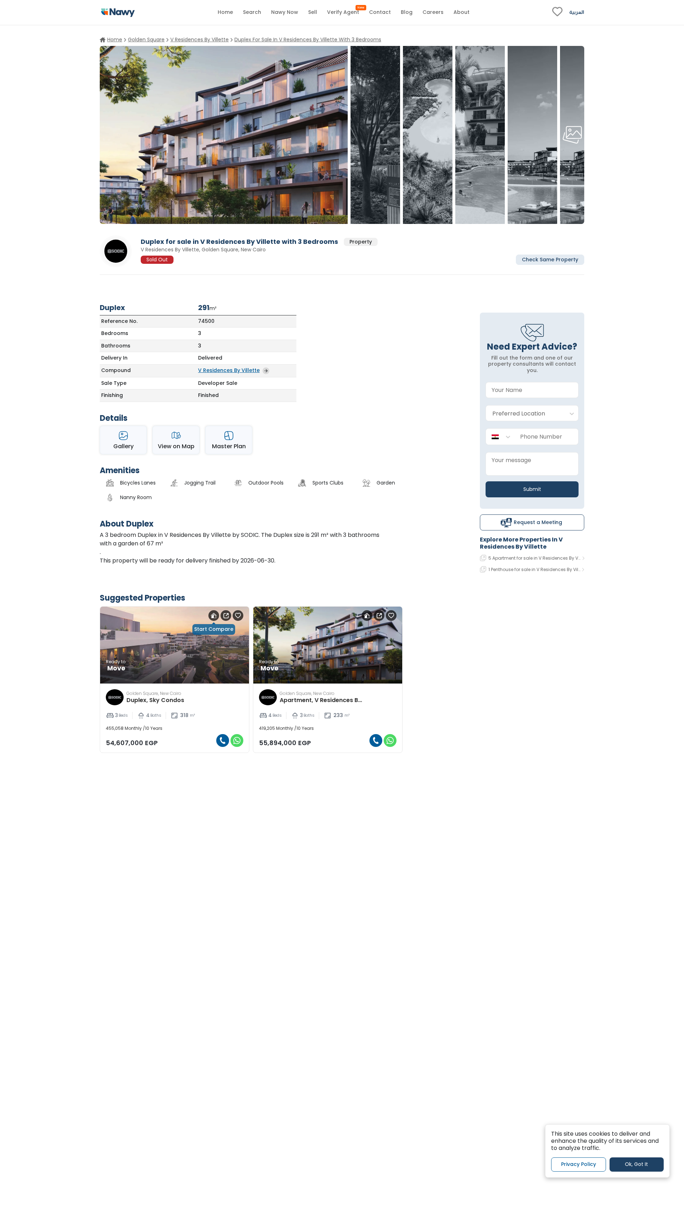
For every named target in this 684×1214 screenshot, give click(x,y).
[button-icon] (222, 740)
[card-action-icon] (213, 615)
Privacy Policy (578, 1164)
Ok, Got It (636, 1164)
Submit (532, 489)
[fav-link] (557, 12)
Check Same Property (550, 259)
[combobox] (525, 413)
